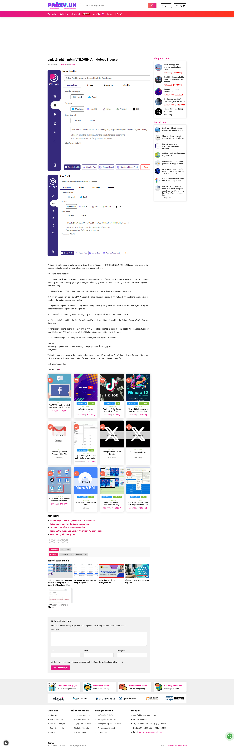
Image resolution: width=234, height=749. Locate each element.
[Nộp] (152, 5)
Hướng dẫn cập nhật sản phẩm (109, 724)
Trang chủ (52, 14)
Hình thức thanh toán (82, 719)
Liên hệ (118, 14)
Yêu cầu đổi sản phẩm (82, 732)
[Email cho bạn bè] (59, 541)
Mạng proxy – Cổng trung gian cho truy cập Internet (172, 162)
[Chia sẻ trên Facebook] (50, 541)
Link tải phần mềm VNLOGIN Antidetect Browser (170, 146)
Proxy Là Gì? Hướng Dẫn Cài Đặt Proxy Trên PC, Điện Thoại (76, 531)
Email (86, 651)
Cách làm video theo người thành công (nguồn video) (173, 129)
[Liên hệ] (230, 736)
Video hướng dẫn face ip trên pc (64, 534)
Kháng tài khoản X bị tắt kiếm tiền (112, 453)
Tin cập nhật (102, 732)
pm (71, 554)
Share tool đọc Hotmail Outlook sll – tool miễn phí (173, 137)
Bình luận (55, 630)
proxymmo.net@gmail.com (150, 732)
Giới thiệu (63, 14)
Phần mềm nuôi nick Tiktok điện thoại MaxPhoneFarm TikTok (138, 504)
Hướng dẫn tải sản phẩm (107, 719)
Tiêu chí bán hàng (56, 719)
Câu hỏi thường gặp (81, 728)
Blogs (109, 14)
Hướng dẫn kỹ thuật (105, 715)
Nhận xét (166, 197)
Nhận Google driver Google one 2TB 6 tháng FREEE (72, 520)
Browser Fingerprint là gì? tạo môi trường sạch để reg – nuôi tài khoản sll (173, 171)
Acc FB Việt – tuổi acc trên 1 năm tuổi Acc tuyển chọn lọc (59, 406)
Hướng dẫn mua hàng (82, 715)
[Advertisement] (117, 35)
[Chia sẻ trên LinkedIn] (67, 541)
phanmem (64, 554)
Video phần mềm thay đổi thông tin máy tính (69, 524)
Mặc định (97, 14)
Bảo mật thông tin (57, 728)
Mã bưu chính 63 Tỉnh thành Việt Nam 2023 (173, 154)
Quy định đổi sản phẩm (82, 724)
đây (61, 370)
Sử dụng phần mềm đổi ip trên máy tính (67, 527)
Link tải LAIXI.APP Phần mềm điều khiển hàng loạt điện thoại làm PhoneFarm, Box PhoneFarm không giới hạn (173, 190)
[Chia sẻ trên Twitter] (54, 541)
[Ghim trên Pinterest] (63, 541)
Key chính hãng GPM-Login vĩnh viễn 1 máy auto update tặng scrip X (85, 458)
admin (72, 64)
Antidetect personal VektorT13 (85, 410)
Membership (76, 14)
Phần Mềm (65, 550)
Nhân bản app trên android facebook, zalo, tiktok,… (59, 499)
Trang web (121, 651)
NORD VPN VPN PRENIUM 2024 (86, 503)
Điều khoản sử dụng (57, 724)
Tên (52, 651)
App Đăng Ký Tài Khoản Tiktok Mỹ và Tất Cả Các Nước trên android (112, 411)
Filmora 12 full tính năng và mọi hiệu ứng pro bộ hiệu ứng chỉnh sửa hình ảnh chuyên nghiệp (138, 412)
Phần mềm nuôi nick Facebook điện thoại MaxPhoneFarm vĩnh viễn (111, 504)
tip (86, 554)
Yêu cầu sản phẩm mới (106, 728)
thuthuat (79, 554)
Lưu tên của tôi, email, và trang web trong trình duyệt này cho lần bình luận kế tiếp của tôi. (88, 662)
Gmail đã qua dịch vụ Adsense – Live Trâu (59, 453)
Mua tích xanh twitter (138, 452)
